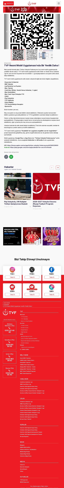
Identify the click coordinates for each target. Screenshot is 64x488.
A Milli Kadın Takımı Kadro (27, 360)
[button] (60, 10)
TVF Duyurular (24, 480)
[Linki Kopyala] (6, 157)
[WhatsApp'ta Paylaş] (11, 157)
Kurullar (22, 323)
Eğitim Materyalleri (25, 447)
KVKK (21, 334)
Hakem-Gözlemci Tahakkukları (28, 449)
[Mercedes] (12, 236)
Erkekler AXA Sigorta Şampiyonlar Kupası (31, 434)
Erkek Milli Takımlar (25, 362)
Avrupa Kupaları (24, 436)
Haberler (22, 464)
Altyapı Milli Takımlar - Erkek (27, 369)
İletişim (22, 345)
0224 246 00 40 (10, 374)
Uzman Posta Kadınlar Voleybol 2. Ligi (30, 410)
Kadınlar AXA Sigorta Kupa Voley (28, 386)
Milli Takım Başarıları (25, 373)
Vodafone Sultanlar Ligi (26, 382)
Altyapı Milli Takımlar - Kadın (27, 366)
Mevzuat (22, 314)
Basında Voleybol (24, 467)
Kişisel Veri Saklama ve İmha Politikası (30, 340)
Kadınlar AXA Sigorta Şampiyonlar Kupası (31, 432)
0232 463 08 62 (10, 359)
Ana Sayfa (7, 302)
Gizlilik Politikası (25, 343)
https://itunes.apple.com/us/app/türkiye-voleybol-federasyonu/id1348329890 (32, 145)
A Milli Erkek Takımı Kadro (27, 364)
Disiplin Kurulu (24, 329)
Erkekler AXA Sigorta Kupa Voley (28, 388)
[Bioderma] (32, 236)
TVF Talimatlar (24, 319)
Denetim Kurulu (24, 327)
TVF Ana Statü (24, 316)
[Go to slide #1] (18, 54)
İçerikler (7, 304)
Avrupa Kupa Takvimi (25, 419)
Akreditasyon (23, 469)
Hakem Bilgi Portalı (25, 453)
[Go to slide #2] (32, 54)
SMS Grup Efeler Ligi (25, 384)
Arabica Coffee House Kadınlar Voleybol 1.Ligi (32, 390)
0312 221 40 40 (9, 331)
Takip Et (12, 277)
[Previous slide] (7, 31)
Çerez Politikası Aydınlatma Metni (29, 338)
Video (21, 471)
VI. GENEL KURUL (24, 349)
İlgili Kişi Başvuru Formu (26, 336)
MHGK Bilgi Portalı (25, 451)
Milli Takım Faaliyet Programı (28, 371)
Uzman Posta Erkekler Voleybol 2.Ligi (30, 412)
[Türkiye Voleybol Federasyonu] (32, 3)
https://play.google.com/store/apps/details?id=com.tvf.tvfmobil (30, 147)
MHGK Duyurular (24, 482)
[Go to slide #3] (46, 54)
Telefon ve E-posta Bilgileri (27, 347)
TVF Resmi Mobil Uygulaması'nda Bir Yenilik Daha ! (18, 306)
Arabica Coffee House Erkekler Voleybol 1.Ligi (32, 393)
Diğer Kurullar (24, 332)
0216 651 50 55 (9, 345)
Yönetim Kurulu (24, 325)
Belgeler (22, 445)
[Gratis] (52, 236)
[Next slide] (57, 31)
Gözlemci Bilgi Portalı (26, 456)
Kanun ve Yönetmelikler (26, 321)
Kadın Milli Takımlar (25, 358)
